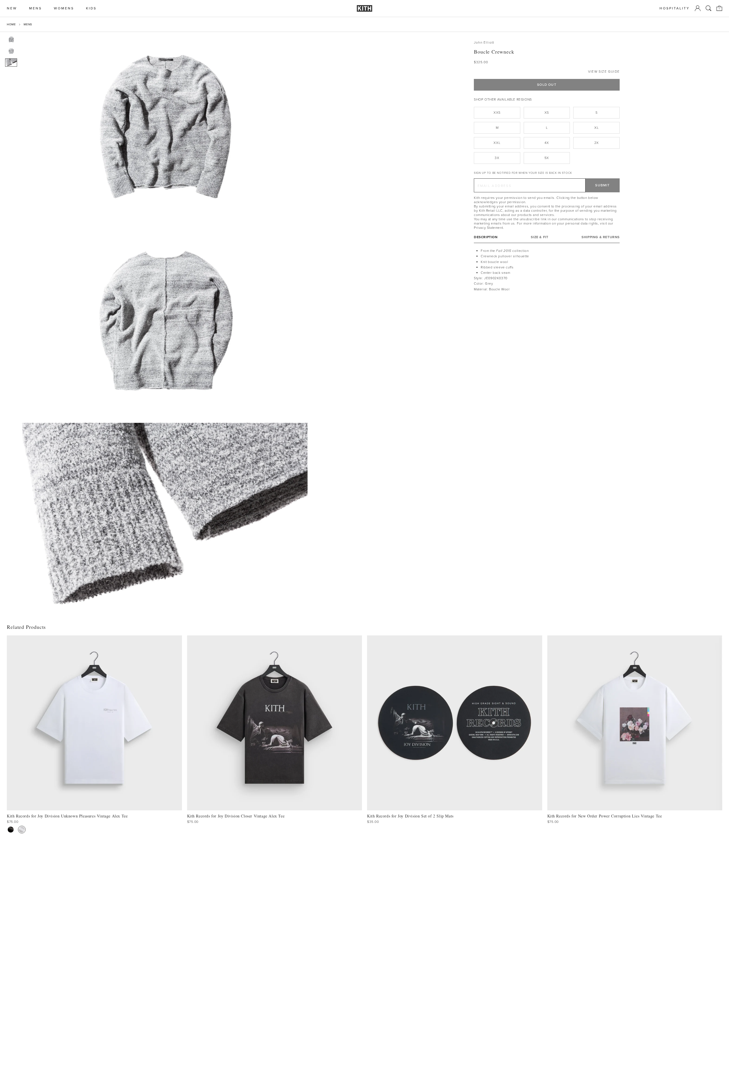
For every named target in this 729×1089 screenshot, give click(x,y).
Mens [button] (35, 8)
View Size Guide (604, 72)
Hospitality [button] (675, 8)
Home (11, 24)
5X (546, 157)
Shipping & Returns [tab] (600, 237)
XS (546, 112)
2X (596, 142)
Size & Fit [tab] (539, 237)
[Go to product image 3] (11, 62)
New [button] (12, 8)
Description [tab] (486, 237)
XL (596, 127)
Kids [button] (91, 8)
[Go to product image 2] (11, 51)
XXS (497, 112)
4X (546, 142)
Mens (28, 24)
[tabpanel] (547, 270)
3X (497, 157)
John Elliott (484, 42)
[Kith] (364, 8)
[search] (708, 8)
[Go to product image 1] (11, 39)
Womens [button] (64, 8)
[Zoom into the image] (165, 127)
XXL (496, 142)
